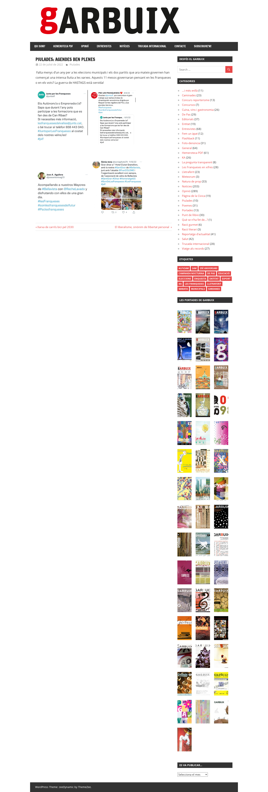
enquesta (200, 278)
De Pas (186, 114)
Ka (180, 283)
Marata (183, 288)
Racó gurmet (190, 224)
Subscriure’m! (202, 46)
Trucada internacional (152, 46)
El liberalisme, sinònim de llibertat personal (142, 227)
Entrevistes (104, 46)
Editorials (188, 119)
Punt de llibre (190, 215)
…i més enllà (190, 90)
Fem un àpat (190, 133)
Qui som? (39, 46)
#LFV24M (184, 268)
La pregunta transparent (197, 162)
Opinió (85, 46)
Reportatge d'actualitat (196, 234)
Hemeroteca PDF (63, 46)
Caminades (189, 95)
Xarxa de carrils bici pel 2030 (55, 227)
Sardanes (214, 288)
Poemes (187, 205)
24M (194, 268)
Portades (187, 210)
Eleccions (185, 278)
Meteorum (188, 176)
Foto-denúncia (191, 143)
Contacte (180, 46)
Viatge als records (193, 248)
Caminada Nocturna (191, 273)
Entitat (186, 124)
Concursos (188, 105)
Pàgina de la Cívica (193, 196)
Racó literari (189, 229)
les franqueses (194, 283)
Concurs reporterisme (195, 100)
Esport (226, 278)
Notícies (125, 46)
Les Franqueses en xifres (197, 167)
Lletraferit (188, 172)
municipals (198, 288)
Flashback (188, 138)
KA (183, 157)
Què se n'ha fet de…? (195, 219)
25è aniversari (208, 268)
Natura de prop (191, 181)
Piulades (75, 64)
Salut (185, 239)
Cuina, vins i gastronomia (198, 109)
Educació (224, 273)
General (187, 148)
